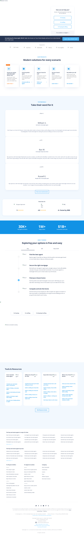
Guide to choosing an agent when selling (12, 397)
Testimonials (44, 469)
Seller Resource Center (11, 494)
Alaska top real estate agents (30, 451)
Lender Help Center (28, 490)
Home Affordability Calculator (12, 474)
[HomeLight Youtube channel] (43, 506)
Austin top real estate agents (12, 439)
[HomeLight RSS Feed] (48, 506)
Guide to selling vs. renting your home (50, 396)
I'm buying (62, 17)
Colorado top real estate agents (30, 453)
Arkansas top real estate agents (67, 451)
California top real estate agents (13, 453)
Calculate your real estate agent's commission (11, 384)
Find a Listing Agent (10, 483)
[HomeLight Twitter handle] (36, 506)
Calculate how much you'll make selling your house (32, 384)
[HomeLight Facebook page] (39, 506)
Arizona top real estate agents (49, 451)
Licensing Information (42, 527)
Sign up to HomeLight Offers (30, 471)
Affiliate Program (45, 476)
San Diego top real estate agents (31, 437)
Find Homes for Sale (10, 471)
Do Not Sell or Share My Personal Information (42, 515)
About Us (69, 2)
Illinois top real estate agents (30, 458)
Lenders (48, 2)
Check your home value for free (68, 383)
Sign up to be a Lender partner (30, 485)
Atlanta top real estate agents (67, 442)
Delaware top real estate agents (67, 453)
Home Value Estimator (10, 490)
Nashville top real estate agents (67, 439)
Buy (19, 2)
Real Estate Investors (46, 478)
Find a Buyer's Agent (10, 469)
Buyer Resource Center (11, 478)
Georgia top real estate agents (49, 455)
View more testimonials (42, 192)
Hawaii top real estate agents (67, 455)
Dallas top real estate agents (67, 437)
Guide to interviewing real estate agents (13, 393)
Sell (24, 2)
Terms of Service (51, 514)
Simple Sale (8, 487)
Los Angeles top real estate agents (31, 435)
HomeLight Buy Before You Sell (12, 485)
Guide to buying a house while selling (49, 388)
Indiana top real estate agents (49, 458)
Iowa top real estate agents (66, 458)
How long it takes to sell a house (50, 400)
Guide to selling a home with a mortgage (49, 392)
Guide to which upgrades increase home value (67, 395)
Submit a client (27, 474)
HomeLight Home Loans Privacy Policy (42, 525)
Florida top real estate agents (30, 455)
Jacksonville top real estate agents (31, 442)
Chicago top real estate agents (49, 435)
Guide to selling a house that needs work (31, 398)
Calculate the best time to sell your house (49, 384)
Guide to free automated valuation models (67, 399)
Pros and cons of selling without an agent (13, 401)
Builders (55, 2)
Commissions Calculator (11, 497)
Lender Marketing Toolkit (29, 492)
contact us (45, 511)
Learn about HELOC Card (70, 39)
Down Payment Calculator (11, 476)
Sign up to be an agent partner (30, 469)
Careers (43, 472)
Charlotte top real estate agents (31, 439)
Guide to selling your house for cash (31, 391)
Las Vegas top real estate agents (49, 439)
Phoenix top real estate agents (49, 437)
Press (43, 474)
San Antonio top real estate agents (13, 437)
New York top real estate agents (12, 435)
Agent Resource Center (29, 476)
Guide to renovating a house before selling (68, 391)
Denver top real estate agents (49, 442)
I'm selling (62, 22)
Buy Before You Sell (32, 2)
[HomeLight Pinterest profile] (46, 506)
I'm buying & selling (62, 27)
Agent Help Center (28, 478)
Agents (41, 2)
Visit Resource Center (42, 410)
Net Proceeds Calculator (11, 492)
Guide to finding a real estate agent (12, 388)
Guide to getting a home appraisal (67, 387)
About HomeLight (45, 467)
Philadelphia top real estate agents (13, 442)
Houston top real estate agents (67, 435)
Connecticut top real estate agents (50, 453)
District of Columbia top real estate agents (14, 455)
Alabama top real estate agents (12, 451)
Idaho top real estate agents (12, 458)
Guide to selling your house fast (31, 387)
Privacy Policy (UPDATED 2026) (62, 514)
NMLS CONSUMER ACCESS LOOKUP (42, 524)
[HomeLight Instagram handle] (41, 506)
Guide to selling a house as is (31, 394)
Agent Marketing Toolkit (29, 481)
